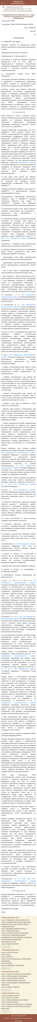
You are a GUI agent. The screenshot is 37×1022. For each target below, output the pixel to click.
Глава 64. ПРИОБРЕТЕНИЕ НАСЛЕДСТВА (13, 980)
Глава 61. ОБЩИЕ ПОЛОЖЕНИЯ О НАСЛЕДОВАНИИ (16, 974)
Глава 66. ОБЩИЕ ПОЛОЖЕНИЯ (10, 987)
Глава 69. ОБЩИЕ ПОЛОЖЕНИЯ (10, 995)
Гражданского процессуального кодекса (21, 453)
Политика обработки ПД (18, 1015)
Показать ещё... (6, 946)
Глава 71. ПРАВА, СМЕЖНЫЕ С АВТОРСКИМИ (14, 1000)
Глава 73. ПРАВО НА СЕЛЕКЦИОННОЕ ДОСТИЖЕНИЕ (16, 1004)
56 (15, 616)
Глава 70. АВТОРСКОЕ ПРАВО (10, 998)
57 (18, 616)
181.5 (8, 238)
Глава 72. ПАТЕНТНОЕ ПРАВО (9, 1002)
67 (35, 654)
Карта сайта (18, 1021)
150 (34, 580)
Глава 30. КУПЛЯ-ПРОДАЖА (9, 952)
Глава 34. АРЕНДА (6, 963)
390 (11, 355)
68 (21, 616)
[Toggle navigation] (34, 2)
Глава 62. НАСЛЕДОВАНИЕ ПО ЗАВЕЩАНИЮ (14, 976)
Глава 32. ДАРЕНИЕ (7, 957)
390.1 (34, 879)
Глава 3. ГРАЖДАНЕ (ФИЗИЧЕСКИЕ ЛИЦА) (13, 929)
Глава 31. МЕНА (5, 954)
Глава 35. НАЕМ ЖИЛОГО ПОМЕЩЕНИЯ (12, 965)
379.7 (22, 466)
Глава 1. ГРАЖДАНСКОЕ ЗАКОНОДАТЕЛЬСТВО (15, 920)
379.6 (23, 305)
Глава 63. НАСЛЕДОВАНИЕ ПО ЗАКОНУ (12, 978)
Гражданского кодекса (27, 162)
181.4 (3, 238)
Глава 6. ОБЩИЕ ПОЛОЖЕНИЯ (10, 944)
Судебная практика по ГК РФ (14, 7)
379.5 (23, 295)
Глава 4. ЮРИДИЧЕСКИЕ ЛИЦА (10, 931)
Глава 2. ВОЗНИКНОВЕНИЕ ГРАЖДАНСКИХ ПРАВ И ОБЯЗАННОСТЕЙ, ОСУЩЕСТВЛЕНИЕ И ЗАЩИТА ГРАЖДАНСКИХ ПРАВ (16, 924)
